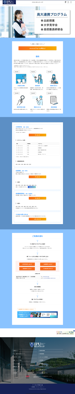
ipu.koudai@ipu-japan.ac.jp (49, 278)
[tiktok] (36, 385)
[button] (65, 2)
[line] (38, 385)
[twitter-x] (34, 385)
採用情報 (33, 386)
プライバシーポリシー (39, 386)
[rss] (40, 385)
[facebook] (32, 385)
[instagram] (35, 385)
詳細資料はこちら (32, 187)
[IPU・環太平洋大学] (8, 2)
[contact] (42, 385)
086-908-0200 (46, 276)
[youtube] (39, 385)
